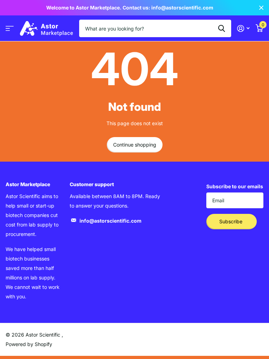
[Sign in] (243, 28)
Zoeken (221, 28)
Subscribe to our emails (234, 186)
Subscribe (231, 221)
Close (261, 7)
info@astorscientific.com (111, 221)
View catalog (10, 29)
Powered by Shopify (29, 344)
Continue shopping (134, 145)
